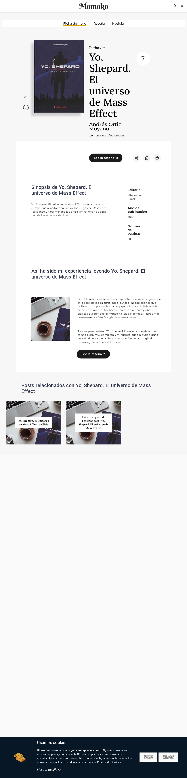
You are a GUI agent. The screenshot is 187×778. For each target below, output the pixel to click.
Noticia (118, 23)
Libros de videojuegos (106, 135)
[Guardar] (147, 158)
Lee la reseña (104, 158)
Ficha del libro (74, 23)
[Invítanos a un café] (157, 158)
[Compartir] (136, 158)
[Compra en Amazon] (147, 158)
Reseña (99, 23)
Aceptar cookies (148, 757)
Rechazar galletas (168, 757)
